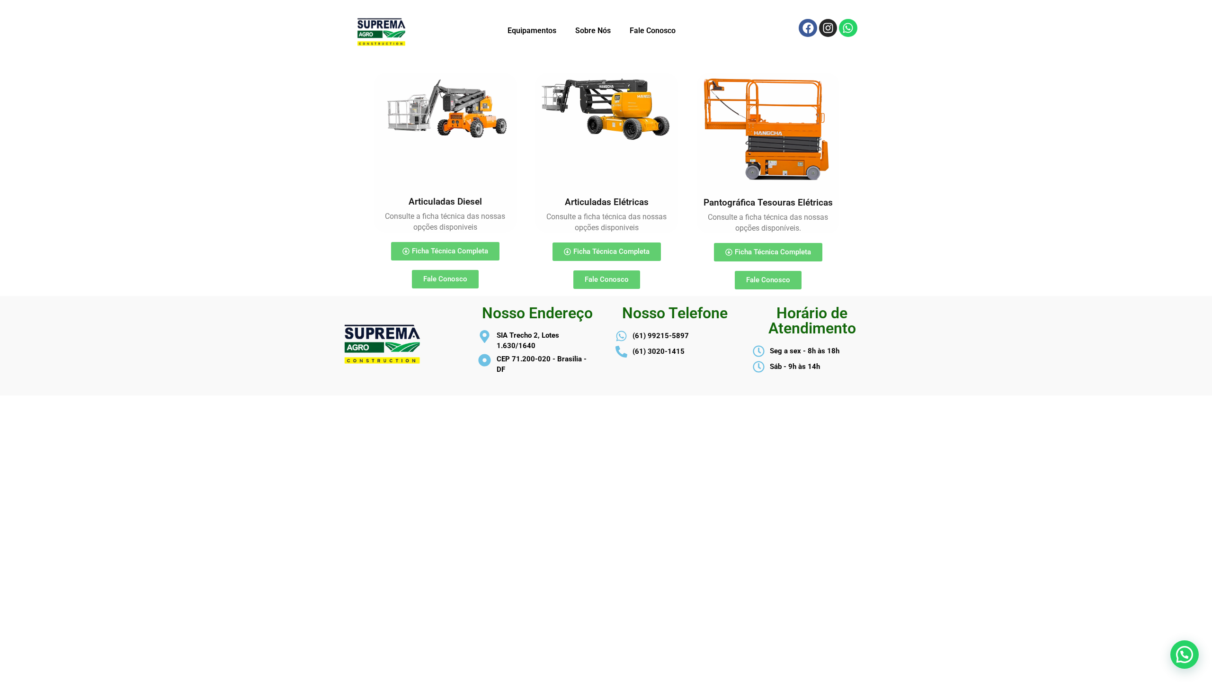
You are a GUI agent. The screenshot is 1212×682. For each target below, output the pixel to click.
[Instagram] (828, 28)
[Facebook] (808, 28)
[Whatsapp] (848, 28)
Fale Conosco (653, 30)
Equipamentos (532, 30)
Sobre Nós (593, 30)
